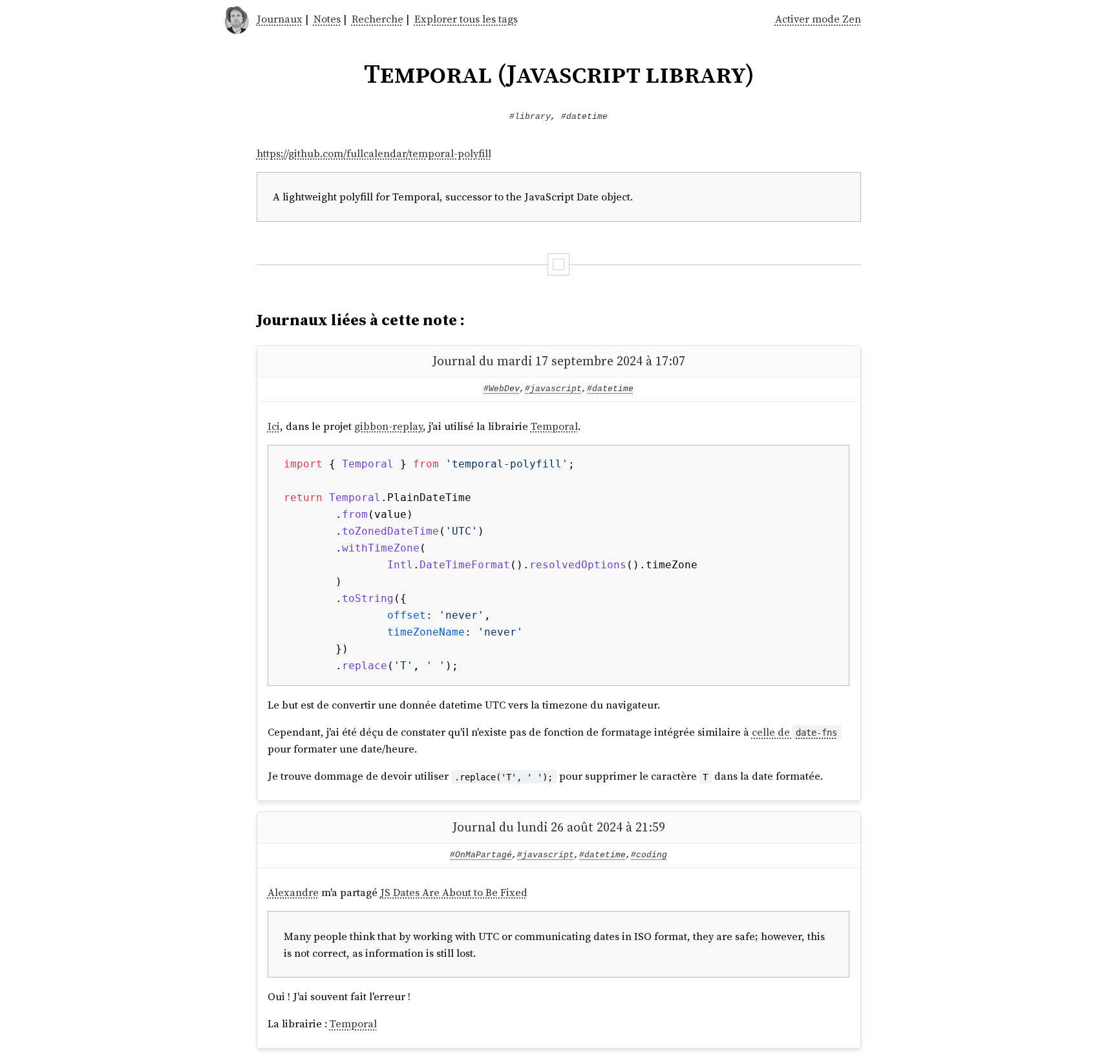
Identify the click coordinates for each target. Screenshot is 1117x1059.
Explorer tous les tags (466, 19)
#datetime (584, 117)
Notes (327, 19)
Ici (274, 426)
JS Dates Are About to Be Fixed (453, 892)
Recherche (377, 19)
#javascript (553, 389)
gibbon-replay (388, 426)
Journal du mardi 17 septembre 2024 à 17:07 (558, 361)
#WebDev (502, 389)
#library (530, 117)
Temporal (554, 426)
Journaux (280, 19)
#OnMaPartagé (481, 855)
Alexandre (293, 892)
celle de (795, 732)
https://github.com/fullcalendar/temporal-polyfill (374, 153)
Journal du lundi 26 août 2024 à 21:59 (558, 827)
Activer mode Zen (818, 19)
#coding (649, 855)
